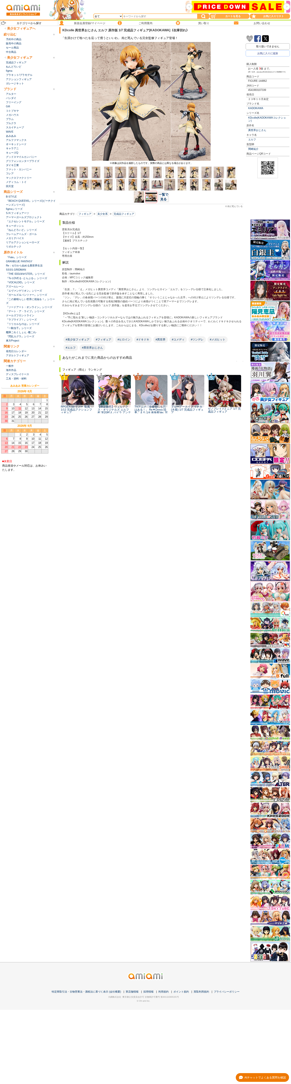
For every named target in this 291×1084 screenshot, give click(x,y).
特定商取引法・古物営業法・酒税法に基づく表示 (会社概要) (86, 991)
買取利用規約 (201, 991)
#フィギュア (103, 339)
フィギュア (85, 213)
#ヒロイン (124, 339)
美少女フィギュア (19, 57)
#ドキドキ (143, 339)
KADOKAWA (255, 108)
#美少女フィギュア (77, 339)
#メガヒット (217, 339)
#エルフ (71, 347)
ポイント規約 (181, 991)
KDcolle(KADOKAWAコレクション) (267, 119)
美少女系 (102, 213)
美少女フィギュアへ (21, 28)
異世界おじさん (257, 130)
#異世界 (160, 339)
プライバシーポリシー (227, 991)
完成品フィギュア (124, 213)
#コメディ (178, 339)
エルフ (252, 139)
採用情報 (148, 991)
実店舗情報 (132, 991)
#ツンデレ (197, 339)
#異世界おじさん (92, 347)
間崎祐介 (253, 148)
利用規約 (163, 991)
